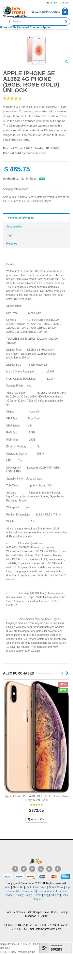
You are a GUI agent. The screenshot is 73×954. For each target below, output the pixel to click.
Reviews (11, 243)
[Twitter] (24, 869)
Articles (54, 895)
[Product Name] (36, 736)
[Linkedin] (32, 869)
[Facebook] (15, 869)
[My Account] (32, 12)
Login (64, 2)
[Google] (41, 869)
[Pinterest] (49, 869)
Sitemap (36, 899)
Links (65, 895)
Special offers (46, 891)
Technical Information (20, 217)
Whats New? (55, 887)
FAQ (28, 887)
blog (46, 895)
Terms (38, 895)
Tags (9, 235)
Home (6, 887)
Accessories (14, 226)
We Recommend (25, 891)
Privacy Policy (23, 895)
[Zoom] (66, 62)
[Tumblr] (58, 869)
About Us (17, 887)
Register (51, 2)
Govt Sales (39, 887)
